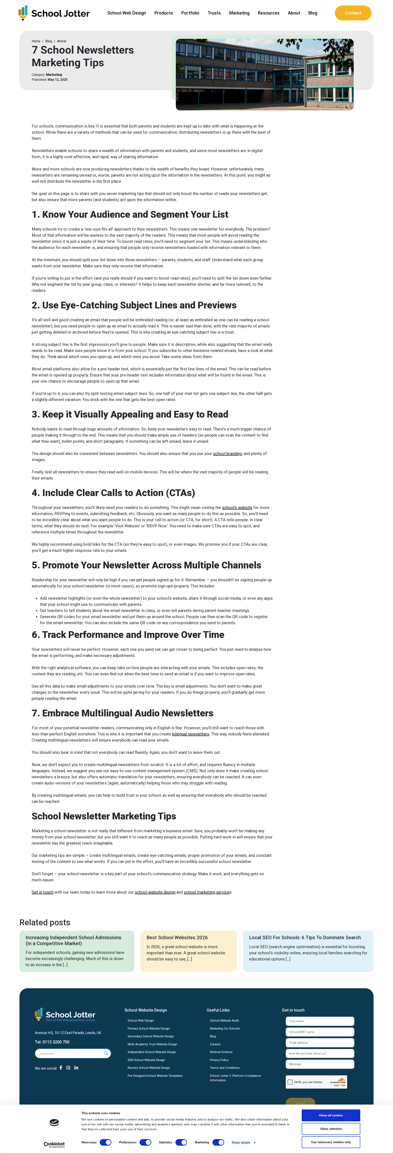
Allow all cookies (331, 1115)
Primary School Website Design (149, 1028)
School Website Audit (224, 1020)
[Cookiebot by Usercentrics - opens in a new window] (54, 1145)
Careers (215, 1044)
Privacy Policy (219, 1060)
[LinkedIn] (76, 1071)
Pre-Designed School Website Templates (155, 1076)
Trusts (214, 13)
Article (61, 41)
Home (36, 41)
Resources (269, 13)
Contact (353, 13)
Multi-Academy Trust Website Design (152, 1044)
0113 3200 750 (56, 1042)
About (294, 13)
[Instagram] (68, 1071)
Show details (241, 1142)
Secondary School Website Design (151, 1036)
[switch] (145, 1142)
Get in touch (42, 892)
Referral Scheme (221, 1052)
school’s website (237, 507)
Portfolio (190, 13)
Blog (312, 13)
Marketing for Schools (225, 1028)
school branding (227, 453)
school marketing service (206, 892)
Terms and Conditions (225, 1068)
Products (163, 13)
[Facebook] (60, 1071)
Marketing (239, 13)
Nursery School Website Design (149, 1068)
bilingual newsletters (190, 734)
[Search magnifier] (106, 1053)
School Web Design (126, 13)
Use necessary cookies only (331, 1142)
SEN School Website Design (146, 1060)
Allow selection (331, 1129)
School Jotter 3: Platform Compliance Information (235, 1078)
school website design (155, 892)
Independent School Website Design (152, 1052)
